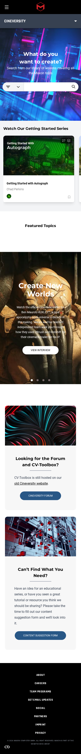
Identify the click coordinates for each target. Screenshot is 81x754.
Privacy (40, 733)
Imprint (40, 725)
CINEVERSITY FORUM (40, 495)
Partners (40, 716)
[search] (74, 86)
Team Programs (40, 691)
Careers (40, 683)
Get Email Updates (40, 700)
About (40, 675)
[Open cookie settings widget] (7, 747)
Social (40, 708)
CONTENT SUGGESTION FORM (40, 635)
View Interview (40, 350)
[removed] (69, 197)
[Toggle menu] (75, 21)
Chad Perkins (15, 189)
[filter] (13, 86)
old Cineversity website (31, 483)
